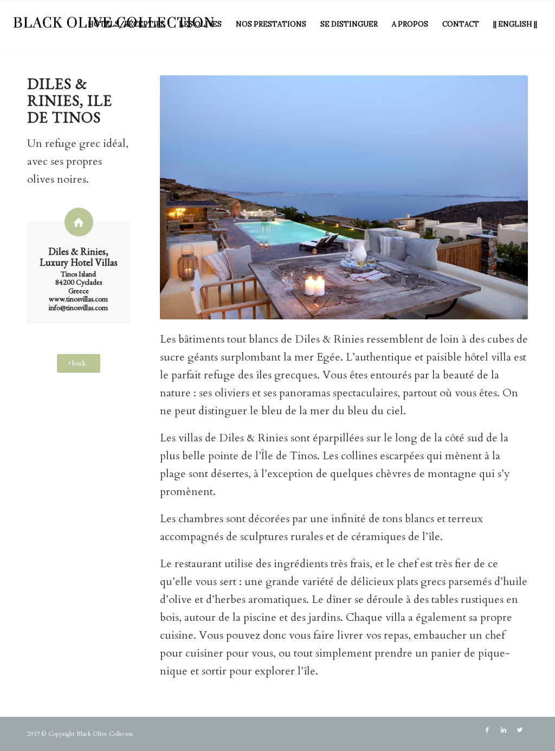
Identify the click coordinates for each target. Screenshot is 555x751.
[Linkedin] (503, 730)
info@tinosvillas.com (78, 307)
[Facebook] (487, 730)
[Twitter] (520, 730)
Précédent (184, 197)
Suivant (503, 197)
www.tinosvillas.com (78, 299)
